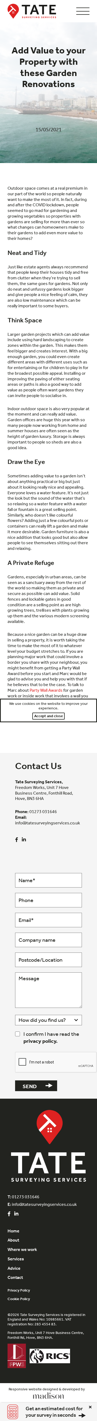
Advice (14, 1268)
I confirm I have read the (51, 1037)
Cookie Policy (19, 1299)
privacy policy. (40, 1041)
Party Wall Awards (46, 690)
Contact (15, 1277)
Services (16, 1258)
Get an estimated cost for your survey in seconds (54, 1411)
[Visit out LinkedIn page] (24, 840)
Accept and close (48, 716)
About (13, 1240)
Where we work (22, 1249)
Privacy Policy (19, 1290)
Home (13, 1231)
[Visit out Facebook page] (16, 840)
